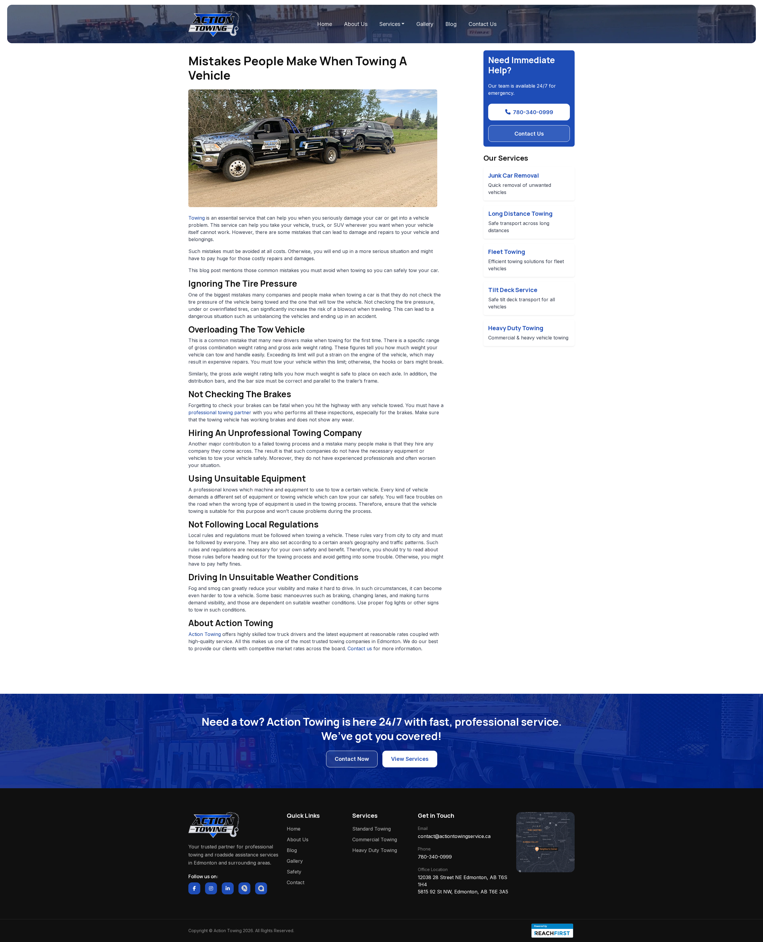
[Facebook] (194, 888)
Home (324, 24)
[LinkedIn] (228, 888)
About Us (355, 24)
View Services (410, 759)
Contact (295, 882)
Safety (294, 872)
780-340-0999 (533, 112)
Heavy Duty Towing (374, 850)
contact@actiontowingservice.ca (454, 836)
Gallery (424, 24)
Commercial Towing (374, 839)
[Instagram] (211, 888)
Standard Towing (371, 829)
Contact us (360, 648)
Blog (451, 24)
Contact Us (483, 24)
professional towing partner (219, 412)
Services (389, 24)
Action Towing (204, 634)
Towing (196, 218)
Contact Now (352, 759)
